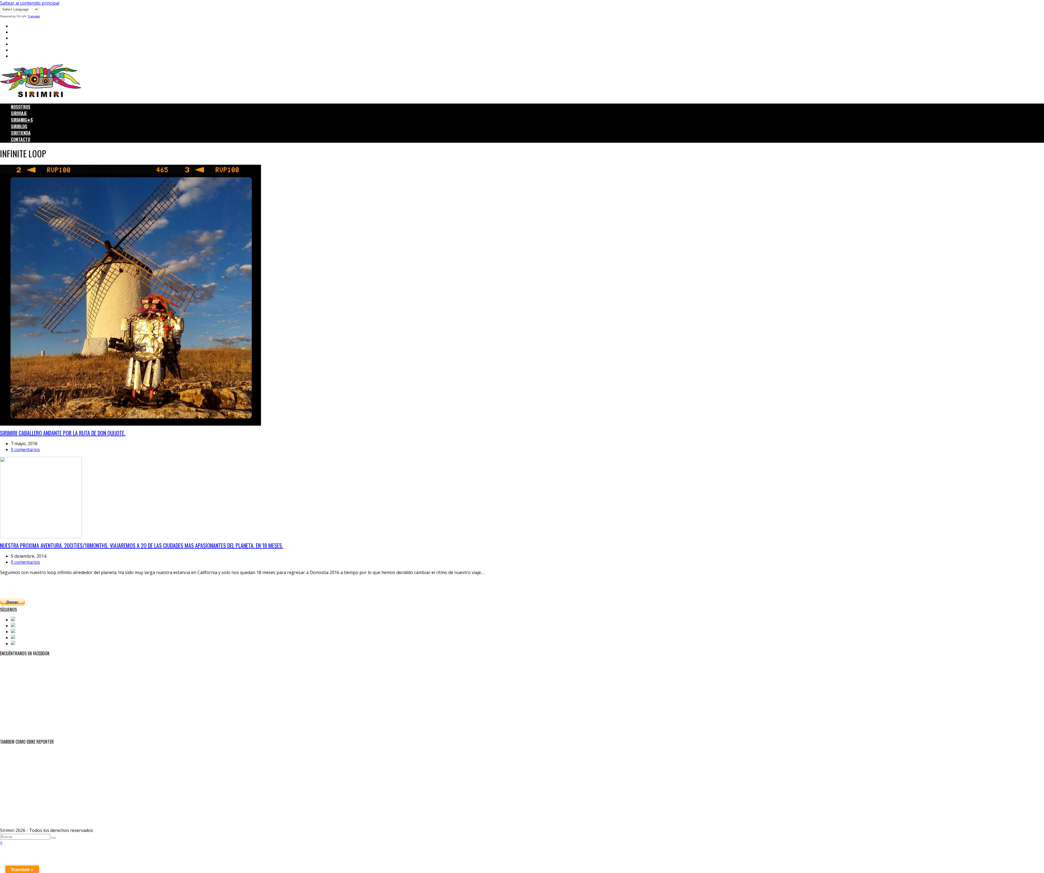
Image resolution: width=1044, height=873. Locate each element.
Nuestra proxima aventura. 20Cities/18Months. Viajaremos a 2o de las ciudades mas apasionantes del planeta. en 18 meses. (141, 545)
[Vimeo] (19, 644)
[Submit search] (53, 838)
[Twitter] (20, 626)
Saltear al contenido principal (29, 3)
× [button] (1, 843)
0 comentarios (25, 450)
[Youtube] (22, 638)
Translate (33, 16)
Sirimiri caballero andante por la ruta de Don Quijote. (62, 433)
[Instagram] (23, 632)
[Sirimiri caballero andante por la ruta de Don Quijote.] (130, 424)
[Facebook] (23, 620)
